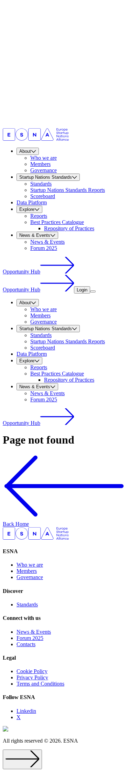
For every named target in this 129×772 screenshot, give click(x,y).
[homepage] (36, 139)
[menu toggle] (93, 291)
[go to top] (22, 759)
